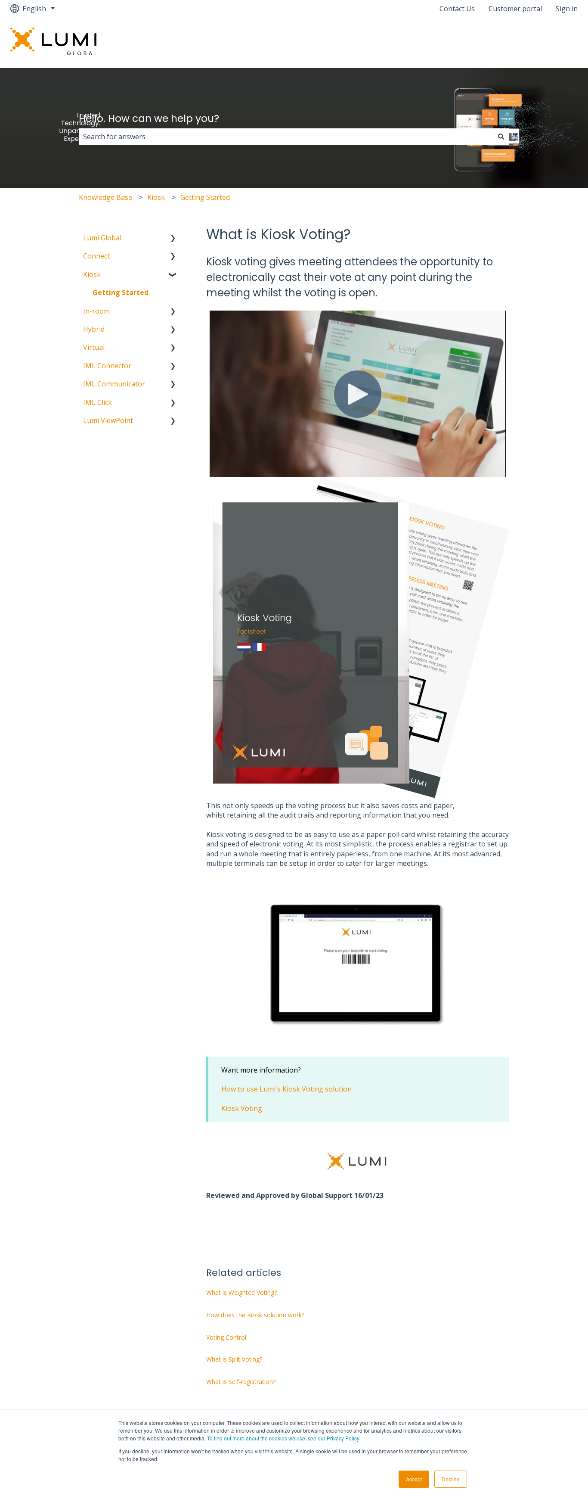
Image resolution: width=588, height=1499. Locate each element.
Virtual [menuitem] (94, 347)
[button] (173, 238)
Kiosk (156, 197)
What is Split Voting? (234, 1359)
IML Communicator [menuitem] (114, 384)
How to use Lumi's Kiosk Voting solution (286, 1089)
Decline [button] (451, 1479)
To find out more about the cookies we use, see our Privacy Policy (283, 1438)
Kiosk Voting (241, 1108)
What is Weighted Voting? (241, 1292)
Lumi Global (550, 42)
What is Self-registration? (240, 1382)
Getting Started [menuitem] (121, 292)
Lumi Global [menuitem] (102, 238)
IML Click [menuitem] (97, 402)
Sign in (567, 8)
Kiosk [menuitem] (92, 274)
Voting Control (226, 1337)
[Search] (501, 136)
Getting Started (205, 197)
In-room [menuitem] (96, 311)
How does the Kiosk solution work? (255, 1315)
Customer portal (515, 8)
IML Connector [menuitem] (107, 365)
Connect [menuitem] (96, 256)
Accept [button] (414, 1479)
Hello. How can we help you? (149, 118)
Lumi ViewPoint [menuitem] (108, 420)
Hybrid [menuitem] (94, 329)
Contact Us (457, 8)
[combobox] (286, 136)
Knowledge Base (105, 197)
